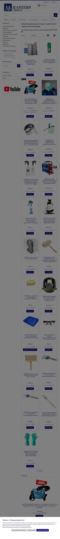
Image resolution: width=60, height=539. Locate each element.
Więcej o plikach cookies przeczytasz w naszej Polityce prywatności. (17, 527)
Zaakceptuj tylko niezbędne (19, 530)
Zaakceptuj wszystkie (42, 530)
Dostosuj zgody (31, 530)
